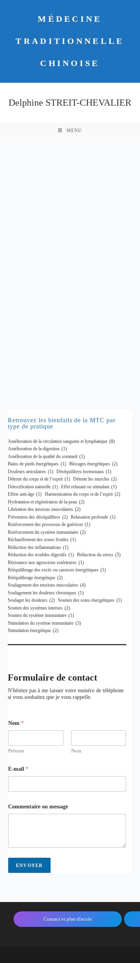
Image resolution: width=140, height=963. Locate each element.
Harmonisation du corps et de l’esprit (82, 494)
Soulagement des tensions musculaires (47, 585)
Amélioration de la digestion (37, 448)
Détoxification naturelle (33, 486)
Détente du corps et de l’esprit (39, 479)
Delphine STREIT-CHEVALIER (70, 103)
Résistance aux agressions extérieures (46, 562)
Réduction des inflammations (38, 547)
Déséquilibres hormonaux (83, 471)
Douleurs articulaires (30, 471)
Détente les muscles (95, 479)
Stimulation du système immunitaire (44, 623)
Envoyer (29, 865)
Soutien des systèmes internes (39, 608)
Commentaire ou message (38, 807)
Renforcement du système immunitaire (47, 532)
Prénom (16, 751)
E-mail (18, 769)
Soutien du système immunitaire (41, 615)
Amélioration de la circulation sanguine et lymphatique (61, 441)
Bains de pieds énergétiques (37, 464)
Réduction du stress (99, 554)
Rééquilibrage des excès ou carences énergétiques (57, 570)
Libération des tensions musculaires (44, 509)
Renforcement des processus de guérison (49, 524)
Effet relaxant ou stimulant (89, 486)
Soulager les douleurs (31, 600)
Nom (76, 751)
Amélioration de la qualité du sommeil (46, 456)
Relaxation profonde (93, 517)
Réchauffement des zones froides (42, 539)
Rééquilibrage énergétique (35, 577)
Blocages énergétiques (93, 464)
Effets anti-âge (25, 494)
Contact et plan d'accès (68, 919)
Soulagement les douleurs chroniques (46, 593)
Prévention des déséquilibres (38, 517)
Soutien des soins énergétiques (90, 600)
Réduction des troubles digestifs (41, 554)
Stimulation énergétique (33, 630)
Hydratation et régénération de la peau (46, 502)
